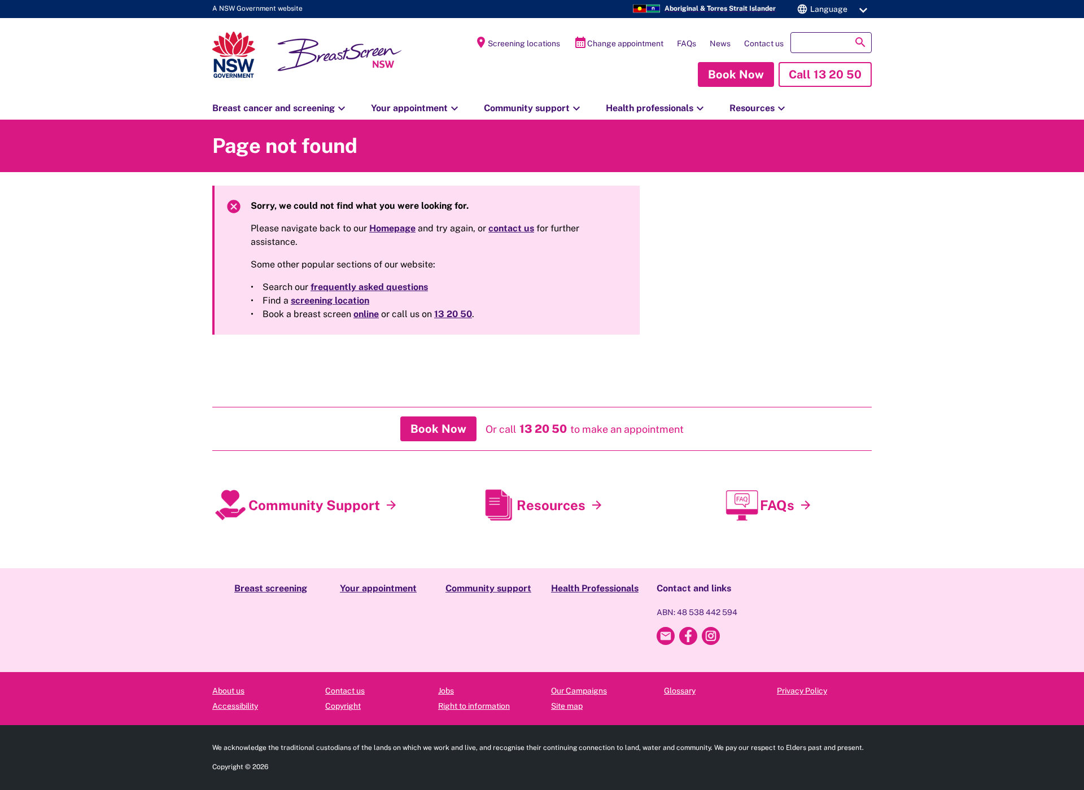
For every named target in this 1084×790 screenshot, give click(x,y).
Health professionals (656, 108)
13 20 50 (453, 314)
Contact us (764, 43)
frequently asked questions (369, 287)
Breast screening (270, 588)
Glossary (680, 690)
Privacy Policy (802, 690)
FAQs (686, 43)
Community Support (314, 505)
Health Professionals (595, 588)
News (720, 43)
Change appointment (618, 42)
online (366, 314)
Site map (567, 705)
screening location (330, 300)
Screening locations (517, 42)
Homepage (392, 228)
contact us (511, 228)
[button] (830, 9)
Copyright (343, 705)
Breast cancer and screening (280, 108)
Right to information (474, 705)
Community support (533, 108)
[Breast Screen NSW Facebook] (688, 636)
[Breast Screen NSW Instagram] (711, 636)
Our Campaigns (579, 690)
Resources (758, 108)
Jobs (446, 690)
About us (228, 690)
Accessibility (235, 705)
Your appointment (416, 108)
